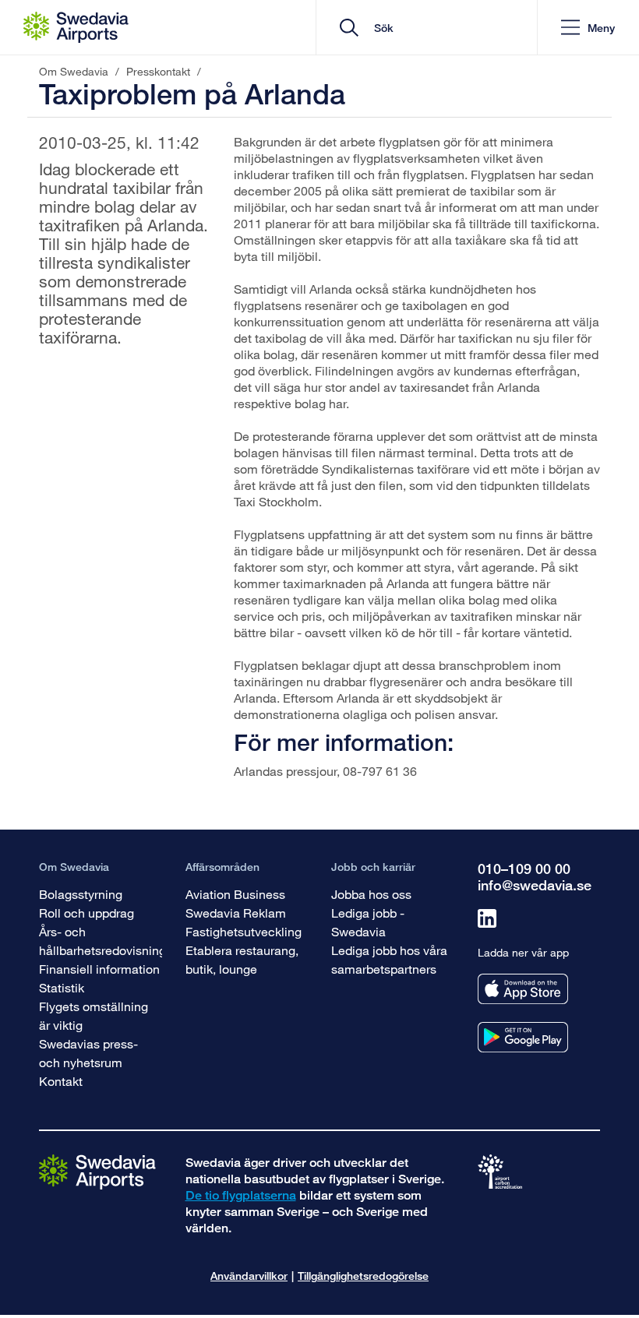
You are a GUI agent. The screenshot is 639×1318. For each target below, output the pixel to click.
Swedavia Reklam (235, 912)
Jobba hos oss (371, 893)
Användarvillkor (249, 1275)
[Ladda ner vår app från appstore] (523, 989)
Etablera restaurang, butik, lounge (241, 959)
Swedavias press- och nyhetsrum (88, 1053)
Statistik (61, 987)
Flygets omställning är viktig (93, 1015)
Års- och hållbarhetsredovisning (102, 940)
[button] (588, 27)
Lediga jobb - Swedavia (367, 922)
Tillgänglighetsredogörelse (363, 1275)
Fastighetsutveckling (243, 931)
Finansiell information (99, 968)
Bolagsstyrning (80, 893)
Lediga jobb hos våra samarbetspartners (389, 959)
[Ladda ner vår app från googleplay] (523, 1037)
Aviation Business (235, 893)
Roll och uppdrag (86, 912)
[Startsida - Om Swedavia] (76, 27)
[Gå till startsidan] (97, 1171)
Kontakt (61, 1080)
